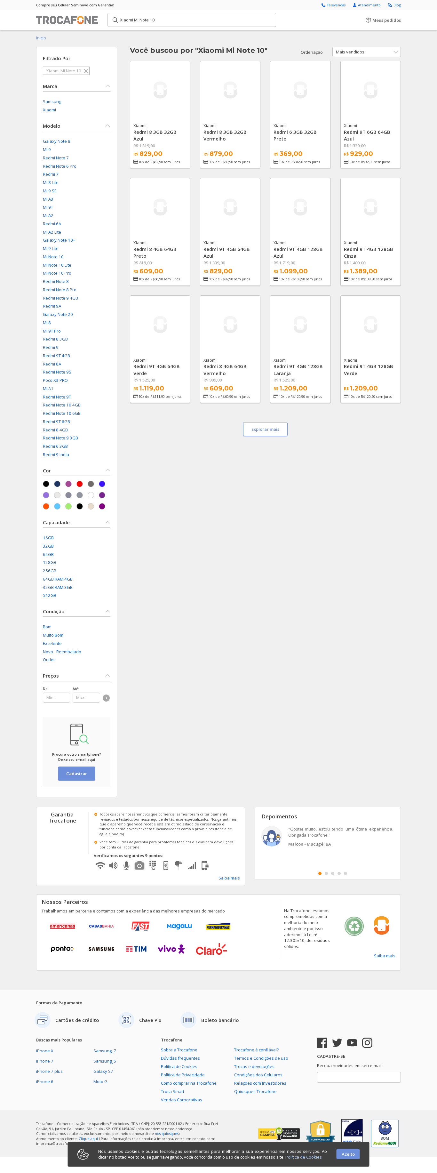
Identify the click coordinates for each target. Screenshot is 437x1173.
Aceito (348, 1154)
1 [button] (320, 873)
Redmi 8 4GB (55, 430)
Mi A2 (48, 215)
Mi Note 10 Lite (57, 265)
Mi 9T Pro (52, 331)
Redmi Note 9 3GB (60, 438)
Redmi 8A (52, 364)
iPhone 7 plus (49, 1071)
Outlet (49, 660)
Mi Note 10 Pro (57, 273)
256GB (49, 571)
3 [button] (332, 873)
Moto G (100, 1081)
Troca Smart (172, 1091)
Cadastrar (76, 773)
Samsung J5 (104, 1061)
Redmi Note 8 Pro (59, 290)
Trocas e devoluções (254, 1066)
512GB (49, 595)
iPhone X (44, 1051)
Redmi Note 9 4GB (60, 298)
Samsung (52, 101)
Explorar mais (265, 429)
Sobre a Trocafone (179, 1050)
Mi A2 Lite (52, 232)
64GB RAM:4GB (58, 579)
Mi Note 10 (53, 257)
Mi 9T (48, 207)
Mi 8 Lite (51, 182)
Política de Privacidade (183, 1075)
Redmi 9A (52, 306)
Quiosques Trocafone (255, 1091)
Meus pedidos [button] (386, 20)
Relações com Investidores (260, 1083)
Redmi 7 (51, 174)
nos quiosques (167, 1133)
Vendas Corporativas (181, 1100)
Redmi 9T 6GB (56, 421)
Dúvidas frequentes (180, 1058)
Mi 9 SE (50, 191)
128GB (49, 562)
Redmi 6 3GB (55, 446)
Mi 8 (47, 322)
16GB (48, 538)
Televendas (336, 5)
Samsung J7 (104, 1051)
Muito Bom (53, 635)
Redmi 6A (52, 224)
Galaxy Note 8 (56, 141)
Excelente (52, 643)
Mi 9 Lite (51, 248)
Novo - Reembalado (62, 652)
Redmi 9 (51, 347)
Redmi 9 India (56, 454)
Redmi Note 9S (57, 372)
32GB (48, 546)
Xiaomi (49, 110)
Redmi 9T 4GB (56, 355)
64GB (48, 554)
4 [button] (339, 873)
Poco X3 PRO (55, 380)
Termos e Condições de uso (261, 1058)
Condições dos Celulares (258, 1075)
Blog (397, 5)
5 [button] (345, 873)
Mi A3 (48, 199)
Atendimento (370, 5)
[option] (328, 837)
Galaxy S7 (103, 1071)
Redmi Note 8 (56, 281)
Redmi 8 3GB (55, 339)
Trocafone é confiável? (256, 1050)
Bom (47, 627)
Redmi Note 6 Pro (59, 166)
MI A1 (48, 388)
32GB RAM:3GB (58, 587)
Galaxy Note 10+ (59, 240)
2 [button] (326, 873)
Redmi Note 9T (57, 397)
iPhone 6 (44, 1081)
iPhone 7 (44, 1061)
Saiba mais (229, 878)
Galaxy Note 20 (58, 314)
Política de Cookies (179, 1066)
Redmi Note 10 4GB (62, 405)
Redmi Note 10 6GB (62, 413)
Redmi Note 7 (56, 158)
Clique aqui (88, 1138)
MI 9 (47, 149)
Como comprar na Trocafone (189, 1083)
